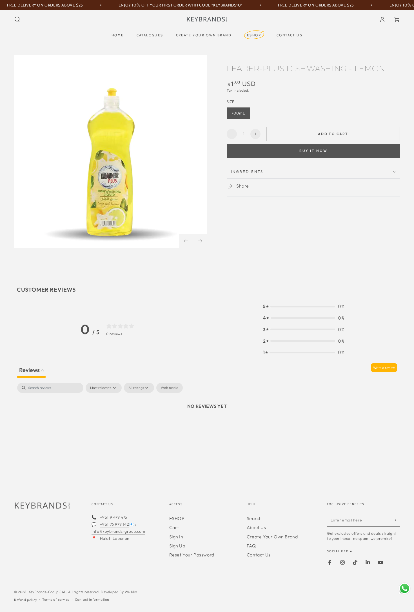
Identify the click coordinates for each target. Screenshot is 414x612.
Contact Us (259, 555)
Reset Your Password (191, 555)
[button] (17, 19)
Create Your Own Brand (272, 537)
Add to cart (333, 134)
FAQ (251, 546)
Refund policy (25, 600)
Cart (174, 527)
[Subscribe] (396, 520)
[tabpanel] (207, 425)
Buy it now (313, 151)
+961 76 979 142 (114, 524)
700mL (238, 113)
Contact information (92, 599)
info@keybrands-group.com (118, 531)
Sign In (176, 537)
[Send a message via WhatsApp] (404, 588)
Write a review (384, 368)
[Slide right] (200, 241)
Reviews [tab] (31, 369)
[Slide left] (186, 241)
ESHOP (177, 518)
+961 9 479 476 (113, 517)
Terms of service (56, 599)
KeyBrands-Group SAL (47, 592)
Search (254, 518)
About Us (256, 527)
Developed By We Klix (119, 592)
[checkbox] (169, 388)
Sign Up (177, 546)
